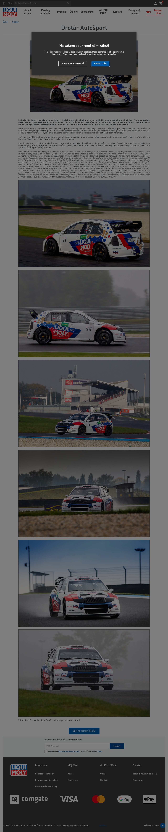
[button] (100, 63)
